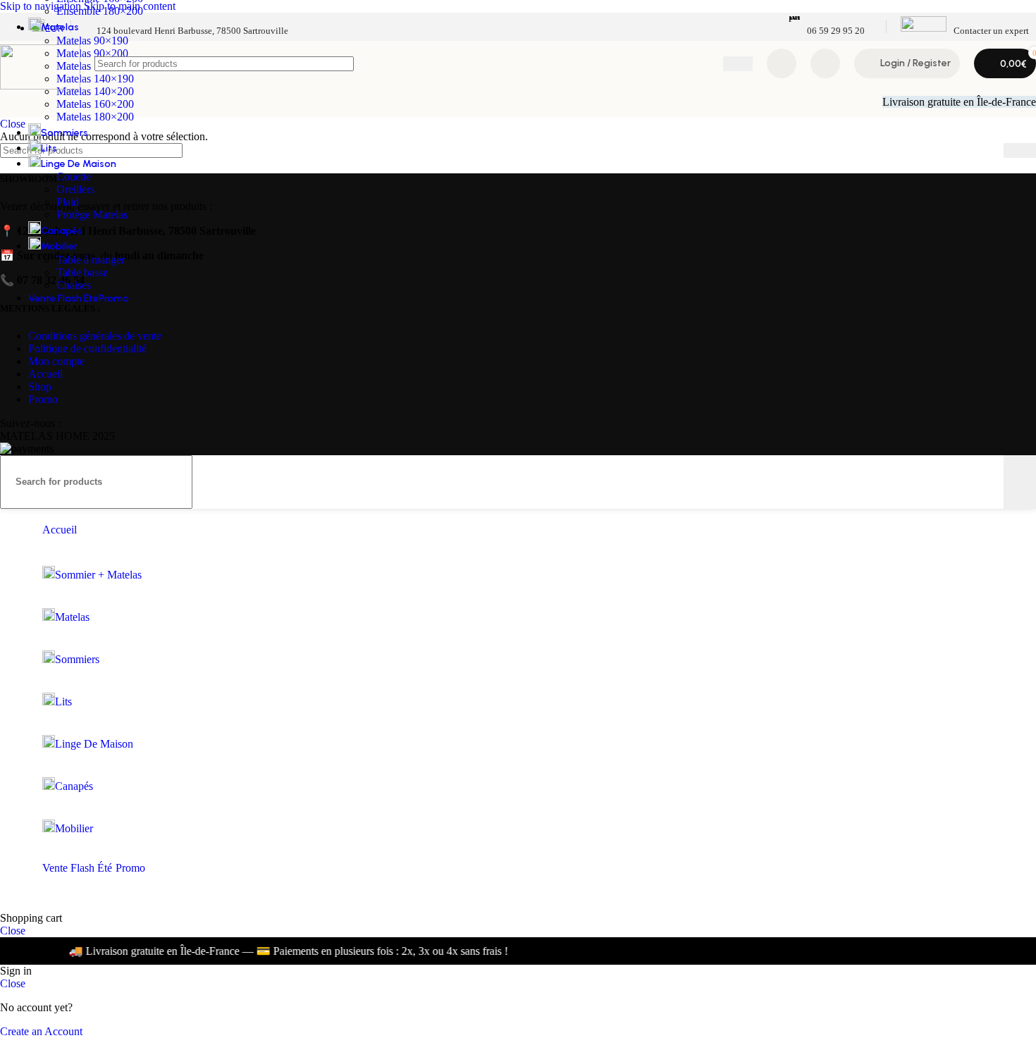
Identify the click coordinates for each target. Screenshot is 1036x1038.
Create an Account (41, 1031)
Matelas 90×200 (92, 53)
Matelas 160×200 (95, 104)
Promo (43, 399)
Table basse (82, 272)
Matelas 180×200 (95, 117)
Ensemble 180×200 (99, 11)
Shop (39, 387)
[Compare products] (781, 63)
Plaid (67, 202)
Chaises (73, 285)
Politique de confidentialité (87, 348)
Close (12, 931)
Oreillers (75, 189)
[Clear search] (712, 63)
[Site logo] (40, 86)
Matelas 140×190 (95, 79)
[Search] (738, 63)
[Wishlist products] (825, 63)
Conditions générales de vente (94, 336)
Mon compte (56, 361)
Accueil (45, 374)
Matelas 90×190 (92, 41)
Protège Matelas (92, 215)
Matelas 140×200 (95, 91)
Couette (73, 177)
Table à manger (90, 260)
